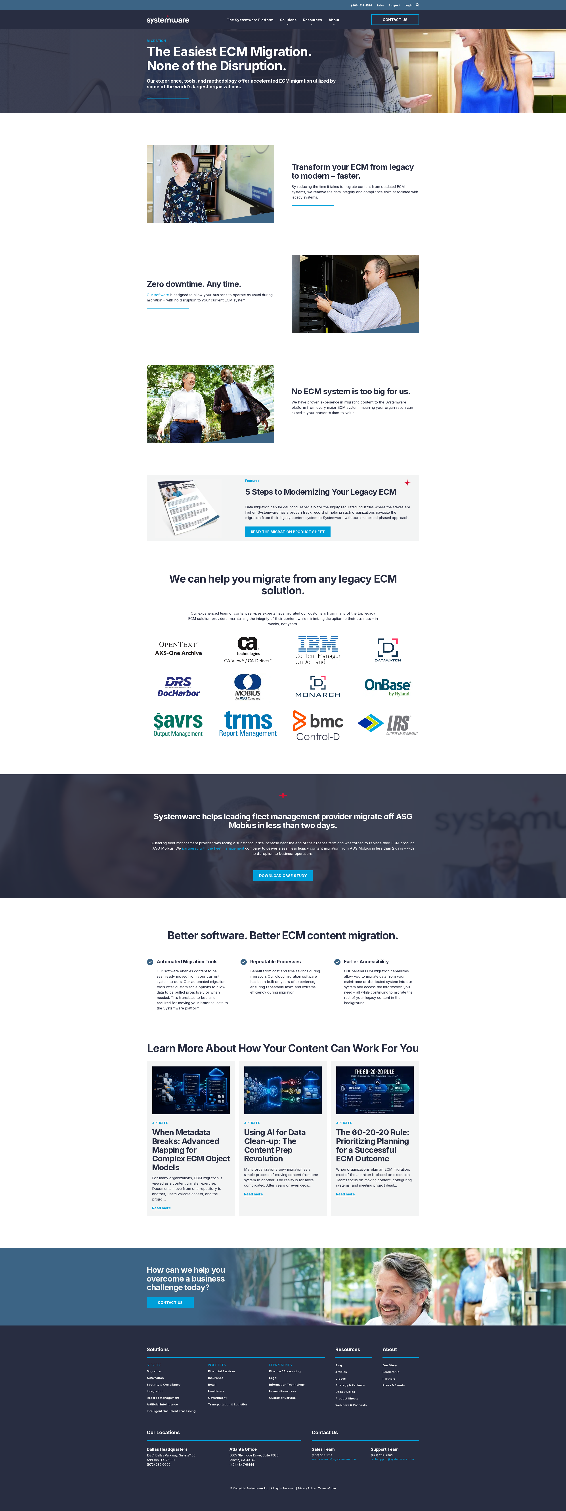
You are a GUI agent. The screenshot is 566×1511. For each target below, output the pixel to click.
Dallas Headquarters (167, 1449)
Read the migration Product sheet (288, 532)
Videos (340, 1378)
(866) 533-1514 (361, 5)
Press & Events (393, 1385)
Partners (389, 1378)
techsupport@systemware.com (392, 1459)
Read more (161, 1208)
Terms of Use (327, 1488)
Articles (341, 1372)
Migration (154, 1371)
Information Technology (287, 1384)
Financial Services (221, 1371)
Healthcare (216, 1391)
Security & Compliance (163, 1384)
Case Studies (345, 1392)
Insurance (215, 1378)
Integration (155, 1391)
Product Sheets (346, 1398)
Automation (155, 1378)
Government (217, 1397)
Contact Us (395, 19)
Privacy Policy (307, 1488)
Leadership (390, 1372)
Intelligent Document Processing (171, 1411)
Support (394, 5)
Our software (158, 295)
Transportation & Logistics (228, 1404)
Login (409, 5)
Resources (312, 20)
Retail (212, 1384)
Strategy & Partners (350, 1385)
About (334, 20)
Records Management (163, 1397)
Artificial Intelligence (162, 1404)
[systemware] (168, 19)
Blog (338, 1365)
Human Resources (282, 1391)
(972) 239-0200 (158, 1464)
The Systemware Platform (250, 20)
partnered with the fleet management (213, 848)
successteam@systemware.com (334, 1459)
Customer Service (282, 1397)
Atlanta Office (243, 1449)
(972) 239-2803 (382, 1455)
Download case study (283, 875)
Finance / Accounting (285, 1371)
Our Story (389, 1365)
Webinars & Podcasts (351, 1405)
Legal (273, 1378)
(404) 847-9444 (241, 1464)
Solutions (288, 20)
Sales (380, 5)
